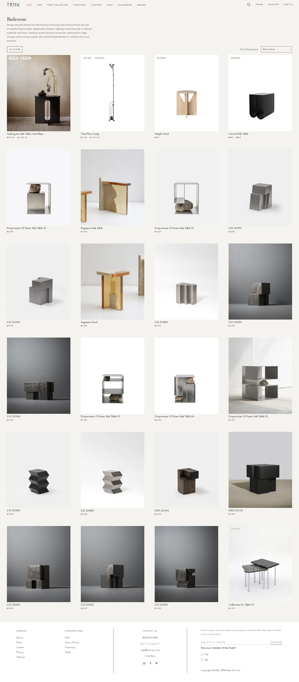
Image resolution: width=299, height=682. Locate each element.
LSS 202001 (161, 604)
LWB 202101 (236, 510)
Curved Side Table (238, 134)
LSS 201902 (235, 228)
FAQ (67, 638)
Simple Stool (162, 134)
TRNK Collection (57, 5)
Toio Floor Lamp (90, 134)
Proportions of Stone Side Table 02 (174, 228)
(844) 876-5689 (150, 638)
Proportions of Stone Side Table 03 (248, 416)
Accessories (125, 5)
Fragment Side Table (92, 228)
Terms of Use (72, 643)
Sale (29, 5)
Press (19, 643)
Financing (70, 647)
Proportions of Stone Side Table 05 (100, 416)
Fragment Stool (89, 322)
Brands (141, 5)
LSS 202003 (13, 604)
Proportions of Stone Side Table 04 (174, 416)
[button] (249, 4)
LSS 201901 (13, 322)
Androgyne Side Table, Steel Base (25, 134)
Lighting (96, 5)
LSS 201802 (87, 510)
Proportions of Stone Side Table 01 (26, 228)
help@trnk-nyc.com (150, 650)
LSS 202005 (235, 322)
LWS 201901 (162, 510)
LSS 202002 (87, 604)
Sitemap (20, 657)
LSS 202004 (13, 416)
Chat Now (150, 656)
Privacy (20, 652)
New (39, 5)
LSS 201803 (13, 510)
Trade (259, 4)
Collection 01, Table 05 (241, 604)
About (19, 638)
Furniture (79, 5)
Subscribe (276, 642)
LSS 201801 (161, 322)
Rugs (110, 5)
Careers (20, 647)
